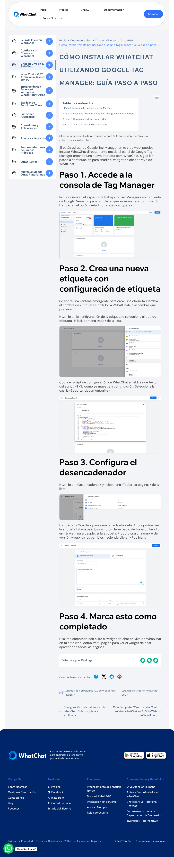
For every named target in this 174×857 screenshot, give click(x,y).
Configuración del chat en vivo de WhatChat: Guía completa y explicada (84, 711)
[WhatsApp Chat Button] (8, 848)
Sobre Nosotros (53, 18)
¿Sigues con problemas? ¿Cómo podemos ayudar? (90, 692)
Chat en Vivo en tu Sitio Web (114, 40)
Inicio (43, 10)
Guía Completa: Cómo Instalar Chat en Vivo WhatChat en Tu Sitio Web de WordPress (135, 711)
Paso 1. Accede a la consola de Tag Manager (88, 107)
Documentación (114, 10)
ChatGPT (86, 10)
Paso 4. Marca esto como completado (86, 124)
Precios (63, 10)
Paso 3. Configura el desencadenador (85, 119)
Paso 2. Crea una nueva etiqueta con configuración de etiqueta (99, 113)
